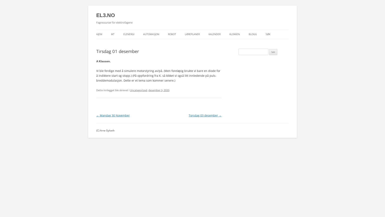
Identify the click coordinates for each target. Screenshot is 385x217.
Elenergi (128, 34)
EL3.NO (105, 15)
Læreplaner (192, 34)
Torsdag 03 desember (205, 115)
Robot (172, 34)
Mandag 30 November (113, 115)
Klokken (234, 34)
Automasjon (151, 34)
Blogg (253, 34)
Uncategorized (138, 90)
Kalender (215, 34)
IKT (112, 34)
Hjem (99, 34)
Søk (268, 34)
